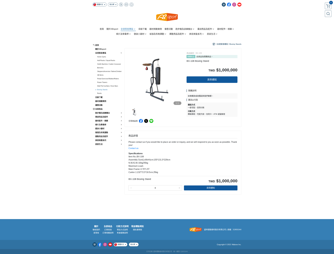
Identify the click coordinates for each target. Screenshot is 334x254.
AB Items (100, 75)
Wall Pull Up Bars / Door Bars (107, 86)
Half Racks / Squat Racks (106, 60)
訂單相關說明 (108, 233)
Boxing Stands (102, 90)
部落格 (96, 233)
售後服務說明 (122, 233)
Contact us (133, 148)
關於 (96, 226)
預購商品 (191, 57)
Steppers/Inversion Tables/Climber (109, 71)
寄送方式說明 (122, 230)
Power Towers (102, 82)
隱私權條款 (137, 230)
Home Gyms (101, 57)
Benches (100, 68)
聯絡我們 (96, 230)
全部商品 (108, 226)
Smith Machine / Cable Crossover (109, 64)
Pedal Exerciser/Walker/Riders (108, 79)
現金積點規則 (137, 226)
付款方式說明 (122, 226)
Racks (99, 93)
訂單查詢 (108, 230)
